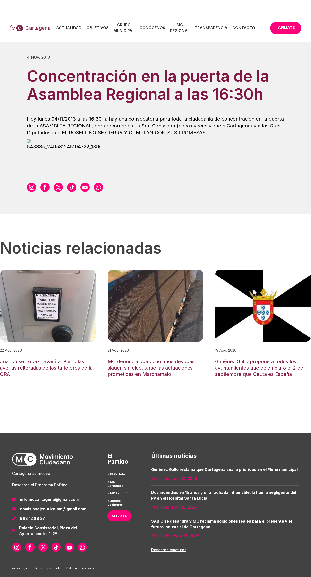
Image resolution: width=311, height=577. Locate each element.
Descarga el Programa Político (40, 484)
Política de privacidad (47, 568)
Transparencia (211, 27)
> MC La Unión (118, 493)
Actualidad (69, 27)
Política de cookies (80, 568)
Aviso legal (20, 568)
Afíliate (286, 27)
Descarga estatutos (168, 549)
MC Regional (180, 27)
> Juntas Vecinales (115, 502)
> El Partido (116, 474)
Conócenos (152, 27)
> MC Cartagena (115, 483)
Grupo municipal (124, 27)
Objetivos (97, 27)
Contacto (243, 27)
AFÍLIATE (119, 516)
